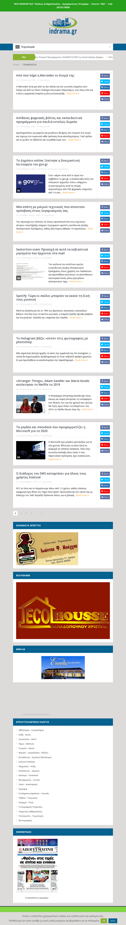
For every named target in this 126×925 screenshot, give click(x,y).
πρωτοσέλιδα (32, 898)
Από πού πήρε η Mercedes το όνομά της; (45, 75)
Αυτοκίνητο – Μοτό (27, 739)
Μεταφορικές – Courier (29, 779)
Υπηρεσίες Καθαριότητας (30, 811)
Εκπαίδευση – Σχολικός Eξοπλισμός (35, 757)
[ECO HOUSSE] (63, 610)
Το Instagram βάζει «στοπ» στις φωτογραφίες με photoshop (52, 340)
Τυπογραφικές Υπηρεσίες (30, 807)
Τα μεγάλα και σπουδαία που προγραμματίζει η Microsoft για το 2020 (50, 429)
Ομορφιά (23, 789)
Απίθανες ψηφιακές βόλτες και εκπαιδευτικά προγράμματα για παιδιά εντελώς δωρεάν (49, 120)
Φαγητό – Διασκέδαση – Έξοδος (33, 752)
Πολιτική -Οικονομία (48, 169)
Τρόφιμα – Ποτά (26, 802)
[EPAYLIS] (63, 667)
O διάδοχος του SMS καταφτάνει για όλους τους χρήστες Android (51, 475)
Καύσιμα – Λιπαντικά (28, 775)
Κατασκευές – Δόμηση (29, 770)
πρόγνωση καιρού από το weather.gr (36, 714)
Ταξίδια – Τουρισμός (28, 797)
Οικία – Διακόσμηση (28, 784)
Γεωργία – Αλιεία (26, 748)
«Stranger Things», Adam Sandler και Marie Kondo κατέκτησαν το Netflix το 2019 (52, 383)
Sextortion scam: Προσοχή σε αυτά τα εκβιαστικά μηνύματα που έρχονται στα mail (52, 251)
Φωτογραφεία (25, 820)
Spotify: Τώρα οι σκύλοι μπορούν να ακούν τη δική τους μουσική (53, 298)
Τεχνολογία (45, 80)
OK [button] (103, 920)
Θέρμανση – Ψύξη (27, 766)
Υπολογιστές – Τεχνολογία (31, 816)
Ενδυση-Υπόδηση (27, 761)
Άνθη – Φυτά (24, 734)
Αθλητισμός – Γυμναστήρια (31, 730)
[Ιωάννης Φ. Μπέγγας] (47, 548)
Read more (72, 93)
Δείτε (112, 920)
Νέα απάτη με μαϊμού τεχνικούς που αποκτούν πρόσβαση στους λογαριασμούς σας (50, 209)
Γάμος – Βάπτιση (26, 743)
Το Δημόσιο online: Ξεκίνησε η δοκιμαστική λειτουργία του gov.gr (48, 162)
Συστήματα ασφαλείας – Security (34, 793)
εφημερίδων (44, 898)
